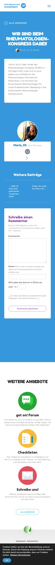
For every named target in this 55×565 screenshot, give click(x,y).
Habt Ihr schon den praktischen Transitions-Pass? (14, 191)
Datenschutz (32, 541)
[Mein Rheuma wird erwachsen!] (15, 5)
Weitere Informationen (20, 555)
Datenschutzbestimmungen (34, 296)
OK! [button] (7, 560)
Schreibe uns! (27, 489)
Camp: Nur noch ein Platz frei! (39, 187)
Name (26, 269)
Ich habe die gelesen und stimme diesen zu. (28, 297)
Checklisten (27, 452)
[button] (27, 512)
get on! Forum (27, 415)
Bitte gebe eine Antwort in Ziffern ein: (25, 282)
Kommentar (14, 236)
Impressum (21, 541)
